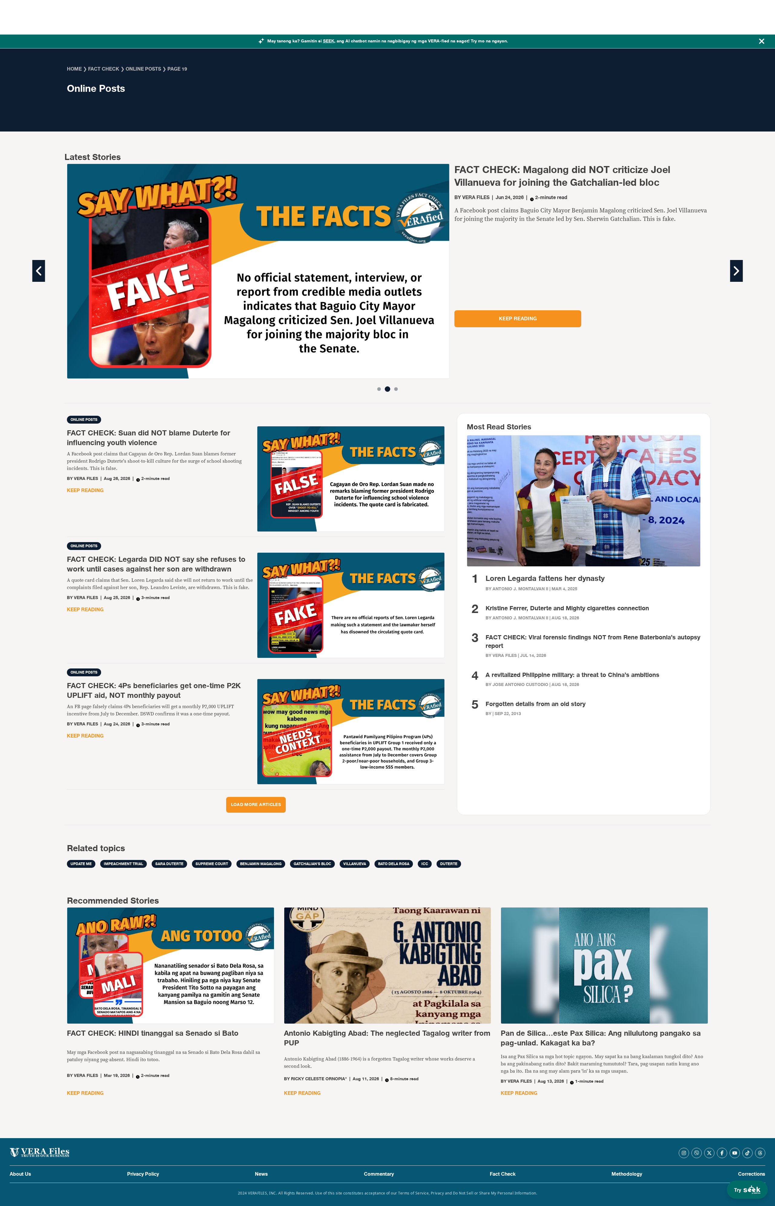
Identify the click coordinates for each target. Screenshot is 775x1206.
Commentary (379, 1174)
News (261, 1174)
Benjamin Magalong (261, 864)
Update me (81, 864)
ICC (424, 864)
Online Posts (143, 69)
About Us (20, 1174)
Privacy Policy (143, 1174)
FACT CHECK (103, 69)
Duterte (448, 864)
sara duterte (169, 864)
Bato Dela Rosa (393, 864)
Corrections (751, 1174)
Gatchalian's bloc (312, 864)
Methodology (627, 1174)
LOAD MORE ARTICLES (256, 804)
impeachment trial (123, 864)
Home (74, 69)
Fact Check (503, 1174)
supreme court (212, 864)
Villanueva (354, 864)
